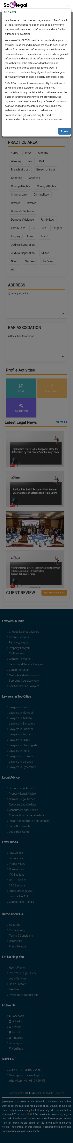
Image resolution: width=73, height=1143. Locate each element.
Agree (64, 131)
